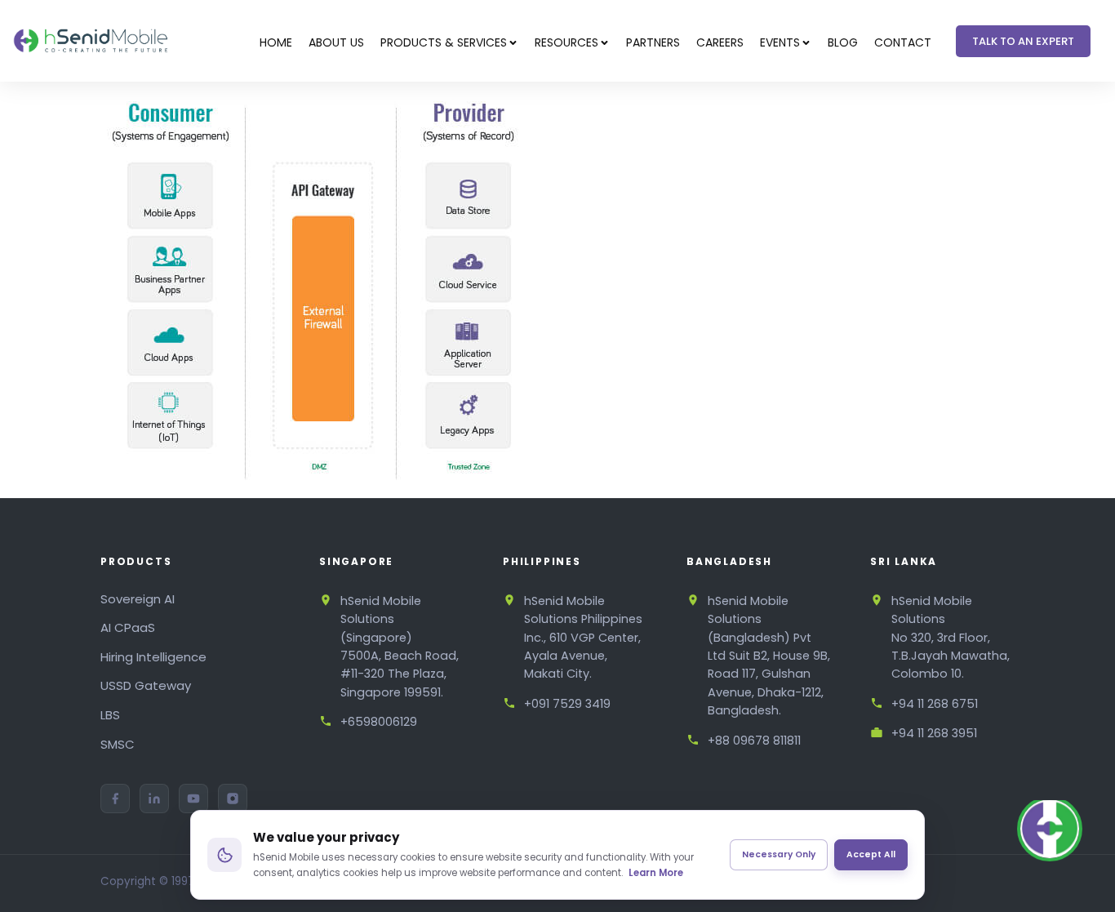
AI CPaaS (127, 627)
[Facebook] (115, 798)
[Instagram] (232, 798)
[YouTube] (193, 798)
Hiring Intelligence (153, 656)
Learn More (656, 872)
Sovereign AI (137, 598)
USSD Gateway (145, 685)
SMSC (117, 744)
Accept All (870, 854)
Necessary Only (778, 854)
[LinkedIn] (154, 798)
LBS (110, 714)
